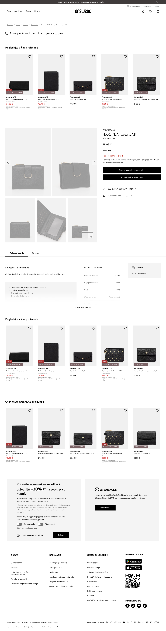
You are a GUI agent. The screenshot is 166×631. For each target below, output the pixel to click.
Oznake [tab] (35, 253)
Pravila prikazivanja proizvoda (61, 577)
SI (143, 622)
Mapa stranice (53, 622)
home (37, 11)
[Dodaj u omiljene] (30, 56)
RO (139, 622)
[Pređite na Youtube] (139, 605)
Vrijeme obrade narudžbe (97, 572)
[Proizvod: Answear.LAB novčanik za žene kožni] (83, 74)
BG (107, 622)
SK (147, 622)
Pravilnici (25, 622)
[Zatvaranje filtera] (157, 2)
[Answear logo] (83, 11)
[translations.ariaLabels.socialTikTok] (145, 605)
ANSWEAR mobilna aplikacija (61, 586)
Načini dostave (93, 563)
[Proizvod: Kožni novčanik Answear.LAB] (19, 74)
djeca (28, 11)
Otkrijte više (105, 507)
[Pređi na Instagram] (133, 605)
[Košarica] (157, 11)
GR (119, 622)
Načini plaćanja (93, 567)
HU (128, 622)
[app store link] (133, 567)
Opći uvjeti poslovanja (58, 563)
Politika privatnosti (19, 579)
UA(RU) (157, 622)
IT (131, 622)
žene (9, 11)
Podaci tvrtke (35, 622)
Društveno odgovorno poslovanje (24, 584)
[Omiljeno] (150, 11)
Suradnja (14, 567)
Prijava (61, 535)
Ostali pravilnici (55, 567)
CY (111, 622)
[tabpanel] (83, 283)
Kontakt (90, 595)
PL (135, 622)
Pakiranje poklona (94, 591)
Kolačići (44, 622)
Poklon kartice (93, 586)
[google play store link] (133, 561)
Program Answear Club (58, 581)
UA (151, 622)
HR (124, 622)
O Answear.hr (16, 563)
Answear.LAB (109, 129)
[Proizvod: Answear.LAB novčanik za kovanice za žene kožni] (146, 74)
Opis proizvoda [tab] (16, 253)
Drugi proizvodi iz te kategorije (131, 170)
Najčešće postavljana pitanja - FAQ (101, 600)
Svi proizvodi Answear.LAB (132, 177)
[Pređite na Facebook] (127, 605)
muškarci (18, 11)
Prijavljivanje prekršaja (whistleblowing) (20, 573)
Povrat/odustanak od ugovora (99, 577)
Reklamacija (92, 581)
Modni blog (53, 572)
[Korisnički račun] (143, 11)
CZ (115, 622)
